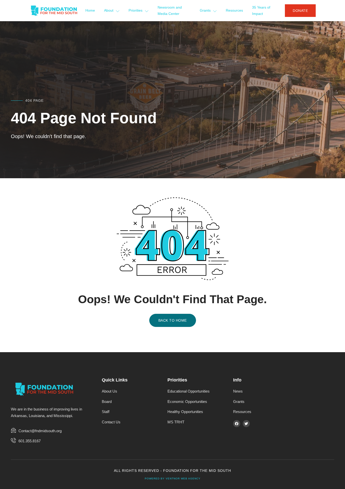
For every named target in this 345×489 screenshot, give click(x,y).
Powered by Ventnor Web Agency (173, 478)
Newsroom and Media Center (170, 10)
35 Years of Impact (261, 10)
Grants (205, 10)
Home (90, 10)
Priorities (135, 10)
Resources (234, 10)
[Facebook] (236, 423)
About (108, 10)
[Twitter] (246, 423)
